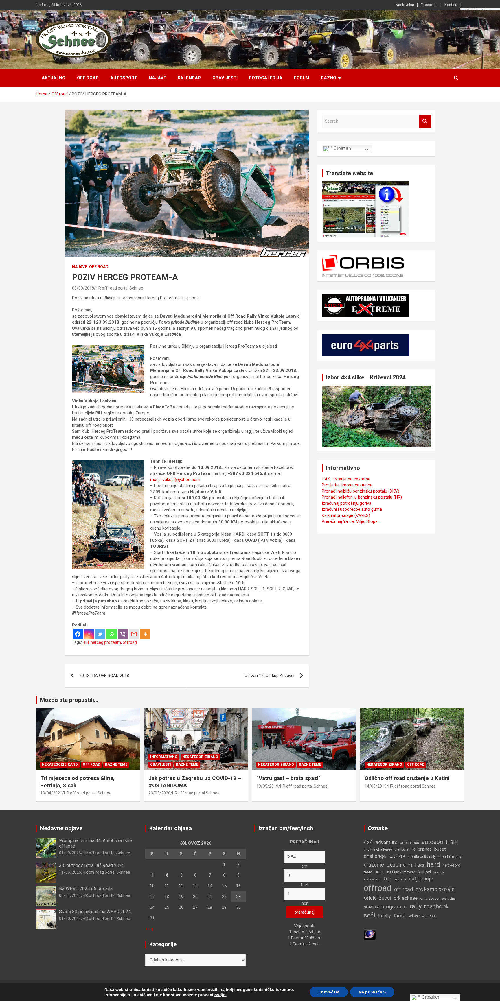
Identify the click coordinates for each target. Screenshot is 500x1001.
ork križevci (377, 898)
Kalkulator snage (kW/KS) (346, 515)
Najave (157, 77)
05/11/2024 (70, 895)
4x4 (368, 842)
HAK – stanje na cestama (346, 479)
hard (433, 864)
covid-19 (397, 856)
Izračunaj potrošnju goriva (346, 503)
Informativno (163, 757)
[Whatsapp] (111, 634)
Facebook (429, 5)
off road (403, 889)
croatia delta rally (421, 856)
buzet (440, 849)
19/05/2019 (267, 786)
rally (416, 906)
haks (419, 865)
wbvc (414, 916)
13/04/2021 (51, 793)
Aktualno (53, 77)
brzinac (425, 849)
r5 (405, 907)
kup (387, 879)
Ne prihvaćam (372, 992)
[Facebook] (78, 634)
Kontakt (450, 5)
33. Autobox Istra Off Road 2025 (91, 865)
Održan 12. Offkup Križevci (269, 675)
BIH (86, 642)
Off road (88, 77)
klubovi (424, 872)
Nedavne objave (61, 828)
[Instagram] (89, 634)
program (391, 907)
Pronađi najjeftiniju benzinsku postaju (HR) (362, 497)
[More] (145, 634)
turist (400, 915)
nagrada (400, 879)
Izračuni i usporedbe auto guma (352, 509)
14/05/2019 (376, 786)
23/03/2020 (159, 793)
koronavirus (372, 879)
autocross (409, 842)
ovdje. (220, 994)
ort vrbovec (429, 899)
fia (410, 865)
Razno (328, 77)
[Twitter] (100, 634)
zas (433, 916)
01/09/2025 (70, 853)
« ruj (149, 928)
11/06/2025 (70, 872)
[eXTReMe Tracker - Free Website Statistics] (370, 931)
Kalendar (189, 77)
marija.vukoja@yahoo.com (175, 479)
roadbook (436, 906)
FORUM (301, 77)
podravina (448, 899)
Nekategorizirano (60, 764)
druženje (374, 865)
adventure (386, 842)
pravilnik (371, 907)
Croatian (341, 148)
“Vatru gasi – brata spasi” (288, 778)
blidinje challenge (378, 849)
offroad (130, 642)
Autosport (123, 77)
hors (379, 872)
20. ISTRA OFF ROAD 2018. (104, 675)
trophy (384, 916)
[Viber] (123, 634)
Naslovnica (405, 5)
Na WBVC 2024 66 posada (86, 888)
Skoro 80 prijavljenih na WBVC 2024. (95, 912)
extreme (396, 865)
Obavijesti (225, 77)
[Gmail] (134, 634)
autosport (435, 841)
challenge (375, 856)
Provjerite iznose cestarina (347, 485)
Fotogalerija (265, 77)
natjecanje (421, 879)
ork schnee (406, 898)
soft (370, 915)
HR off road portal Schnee (119, 288)
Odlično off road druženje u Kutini (407, 778)
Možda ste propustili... (69, 699)
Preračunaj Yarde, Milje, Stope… (351, 521)
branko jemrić (405, 849)
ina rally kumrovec (401, 872)
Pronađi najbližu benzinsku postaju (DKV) (360, 491)
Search (425, 121)
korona (438, 872)
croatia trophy (450, 856)
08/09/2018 (83, 288)
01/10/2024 (70, 918)
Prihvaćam (329, 992)
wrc (424, 916)
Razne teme (116, 764)
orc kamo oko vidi (436, 889)
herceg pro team (106, 642)
